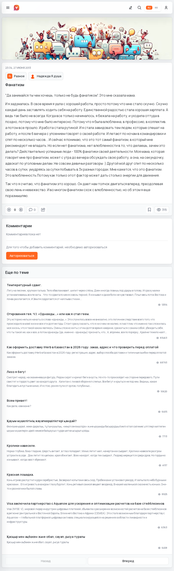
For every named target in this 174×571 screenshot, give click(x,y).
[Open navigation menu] (8, 7)
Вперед (128, 561)
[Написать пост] (130, 7)
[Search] (139, 7)
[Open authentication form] (166, 7)
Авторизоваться (22, 256)
